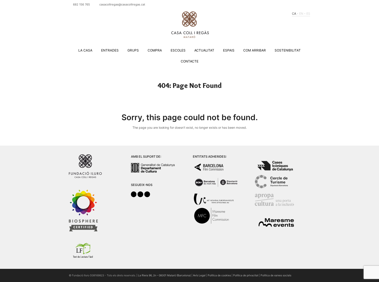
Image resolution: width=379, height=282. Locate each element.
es (308, 13)
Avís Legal (199, 275)
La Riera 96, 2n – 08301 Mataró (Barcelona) (164, 275)
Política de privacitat (245, 275)
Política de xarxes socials (276, 275)
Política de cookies (219, 275)
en (301, 13)
